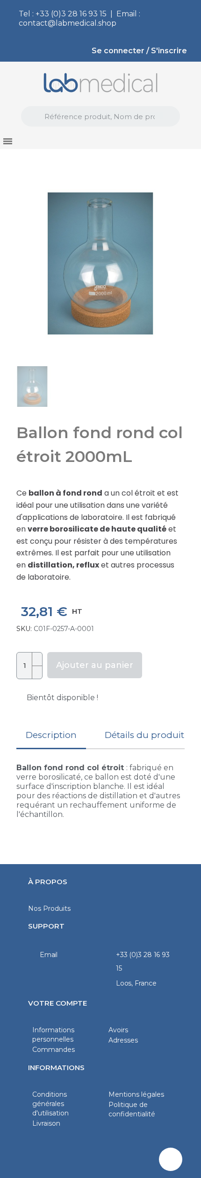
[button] (21, 263)
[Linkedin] (170, 1159)
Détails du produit (144, 735)
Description (51, 735)
